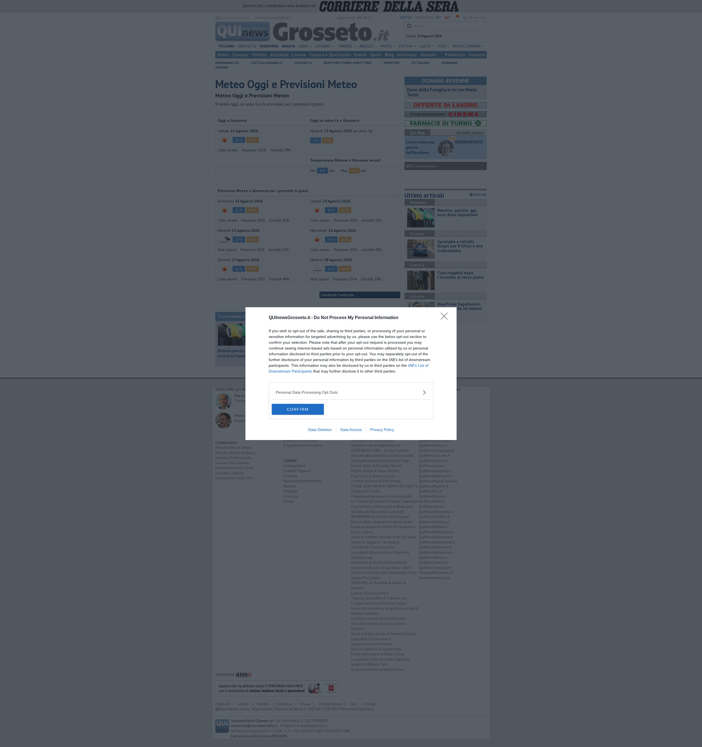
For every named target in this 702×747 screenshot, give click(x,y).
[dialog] (351, 373)
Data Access (351, 429)
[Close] (446, 318)
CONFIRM (298, 409)
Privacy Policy (382, 429)
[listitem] (351, 392)
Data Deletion (320, 429)
